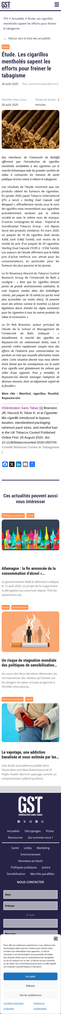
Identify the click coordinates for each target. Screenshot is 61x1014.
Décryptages (33, 831)
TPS (5, 18)
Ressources (15, 837)
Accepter (31, 976)
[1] (41, 408)
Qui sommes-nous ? (40, 837)
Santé (6, 47)
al (30, 422)
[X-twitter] (24, 821)
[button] (55, 938)
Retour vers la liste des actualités (26, 38)
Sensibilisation (19, 607)
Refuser (30, 985)
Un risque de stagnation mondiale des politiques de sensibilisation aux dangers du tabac (29, 663)
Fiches (50, 831)
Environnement (30, 854)
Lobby (28, 848)
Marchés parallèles (42, 874)
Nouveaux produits (13, 699)
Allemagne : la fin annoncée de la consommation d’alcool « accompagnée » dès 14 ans (29, 571)
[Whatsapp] (42, 821)
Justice (46, 867)
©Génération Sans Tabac (20, 408)
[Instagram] (30, 821)
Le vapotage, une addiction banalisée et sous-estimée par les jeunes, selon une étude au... (29, 755)
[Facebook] (18, 821)
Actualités (18, 18)
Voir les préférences (30, 995)
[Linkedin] (36, 821)
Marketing (43, 848)
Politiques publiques (13, 515)
